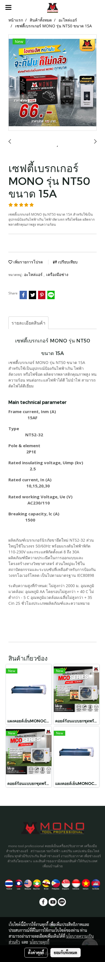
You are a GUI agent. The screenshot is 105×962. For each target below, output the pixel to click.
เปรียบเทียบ (67, 262)
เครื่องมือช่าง (57, 274)
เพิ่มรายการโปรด (27, 262)
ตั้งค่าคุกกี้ (36, 952)
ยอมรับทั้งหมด (65, 952)
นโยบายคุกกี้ (39, 941)
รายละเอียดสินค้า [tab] (28, 323)
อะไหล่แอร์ (34, 274)
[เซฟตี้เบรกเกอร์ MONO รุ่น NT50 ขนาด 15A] (52, 83)
